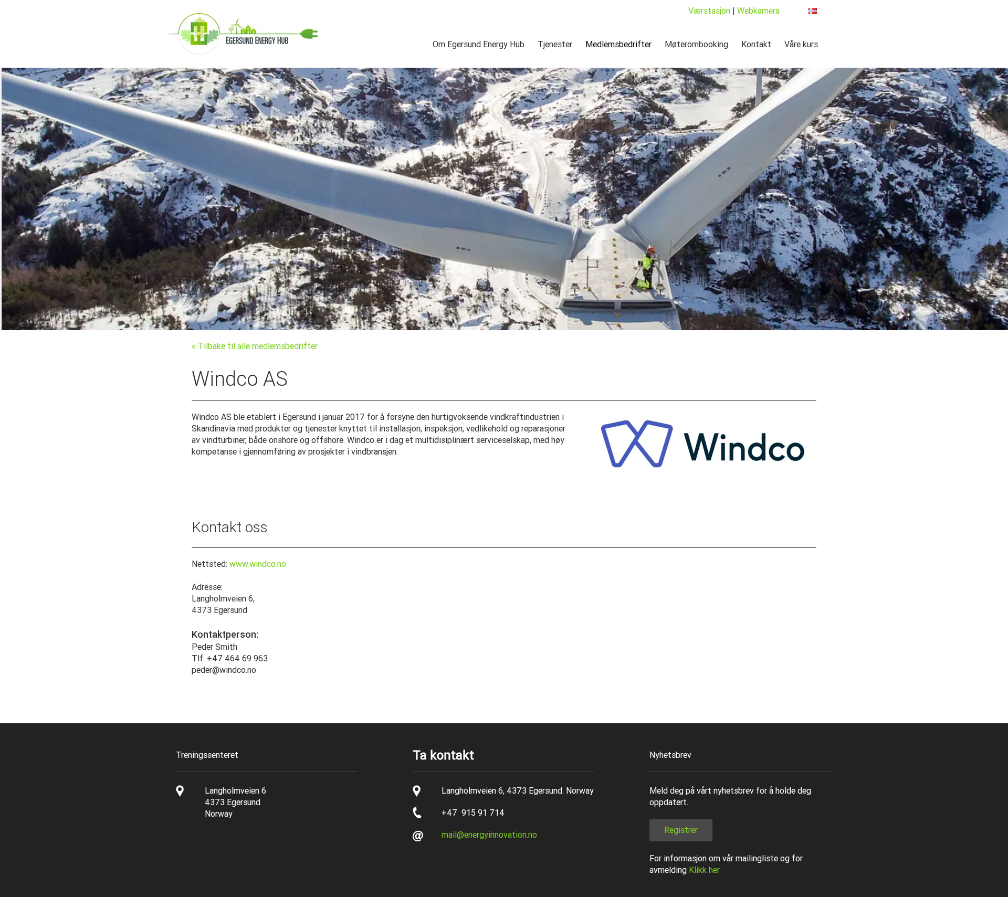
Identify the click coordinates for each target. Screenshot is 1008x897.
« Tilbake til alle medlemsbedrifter (255, 346)
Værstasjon (709, 11)
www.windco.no (257, 564)
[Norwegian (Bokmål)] (812, 11)
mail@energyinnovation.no (489, 835)
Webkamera (758, 11)
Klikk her (704, 870)
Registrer (681, 830)
